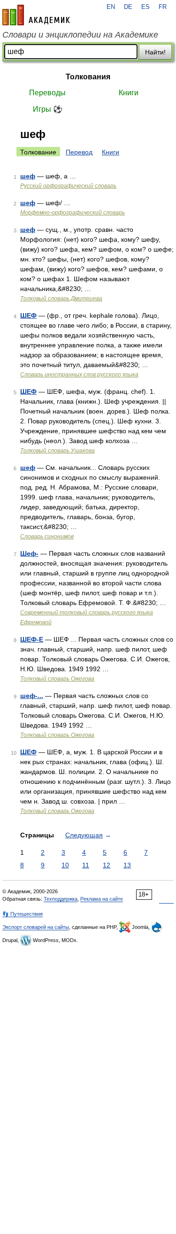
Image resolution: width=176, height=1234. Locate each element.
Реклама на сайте (101, 899)
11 (85, 865)
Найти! (155, 52)
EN (111, 7)
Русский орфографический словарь (68, 186)
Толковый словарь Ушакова (57, 450)
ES (145, 7)
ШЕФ (28, 315)
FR (163, 7)
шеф (27, 176)
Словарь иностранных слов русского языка (79, 374)
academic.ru (36, 15)
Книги (128, 93)
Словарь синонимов (47, 536)
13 (127, 865)
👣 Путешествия (22, 914)
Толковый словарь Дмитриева (61, 298)
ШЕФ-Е (31, 639)
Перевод (79, 152)
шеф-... (31, 695)
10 (65, 865)
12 (106, 865)
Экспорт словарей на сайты (35, 927)
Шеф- (29, 553)
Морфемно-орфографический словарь (72, 212)
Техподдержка (60, 899)
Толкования (88, 77)
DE (128, 7)
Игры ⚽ (47, 109)
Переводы (47, 93)
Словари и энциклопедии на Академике (80, 34)
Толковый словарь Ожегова (57, 678)
